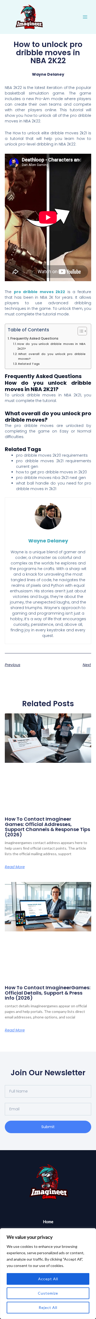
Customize (48, 1293)
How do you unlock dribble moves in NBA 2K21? (51, 346)
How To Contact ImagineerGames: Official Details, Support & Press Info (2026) (47, 992)
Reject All (48, 1307)
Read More (15, 867)
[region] (48, 1273)
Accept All (48, 1279)
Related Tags (29, 364)
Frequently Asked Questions (34, 338)
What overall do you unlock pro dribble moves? (52, 356)
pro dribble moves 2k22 (39, 291)
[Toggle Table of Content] (80, 331)
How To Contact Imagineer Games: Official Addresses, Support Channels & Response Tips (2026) (47, 827)
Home (48, 1221)
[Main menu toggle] (85, 17)
